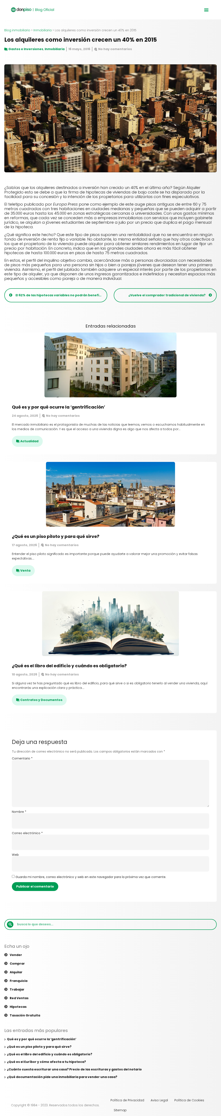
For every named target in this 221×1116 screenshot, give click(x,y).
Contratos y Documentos (41, 700)
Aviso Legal (159, 1100)
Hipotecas (18, 1007)
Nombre (19, 811)
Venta (25, 570)
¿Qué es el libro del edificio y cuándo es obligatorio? (69, 666)
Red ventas (19, 998)
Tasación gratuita (25, 1015)
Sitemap (120, 1110)
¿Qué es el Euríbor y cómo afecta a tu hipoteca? (46, 1062)
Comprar (17, 963)
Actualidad (29, 441)
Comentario (22, 758)
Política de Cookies (189, 1100)
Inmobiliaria (42, 30)
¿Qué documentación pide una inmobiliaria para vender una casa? (62, 1077)
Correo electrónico (27, 833)
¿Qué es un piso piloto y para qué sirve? (55, 536)
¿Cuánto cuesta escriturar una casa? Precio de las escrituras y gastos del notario (74, 1069)
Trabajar (17, 989)
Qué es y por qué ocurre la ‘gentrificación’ (58, 407)
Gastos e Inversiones (25, 49)
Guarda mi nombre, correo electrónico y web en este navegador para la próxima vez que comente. (91, 876)
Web (15, 854)
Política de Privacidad (127, 1100)
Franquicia (18, 981)
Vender (16, 955)
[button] (206, 9)
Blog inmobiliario (17, 30)
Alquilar (16, 972)
